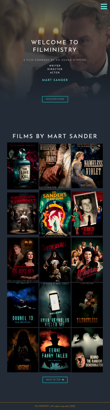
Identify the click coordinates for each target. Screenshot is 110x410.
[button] (104, 6)
